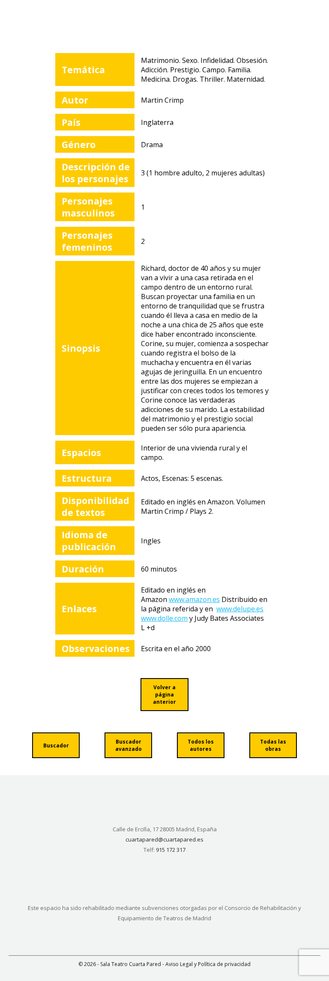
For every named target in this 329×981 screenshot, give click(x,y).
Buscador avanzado (128, 745)
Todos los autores (201, 745)
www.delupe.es (239, 608)
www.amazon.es (194, 599)
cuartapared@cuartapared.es (164, 839)
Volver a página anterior (164, 694)
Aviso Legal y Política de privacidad (208, 964)
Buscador (56, 745)
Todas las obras (273, 745)
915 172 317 (170, 850)
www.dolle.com (164, 618)
